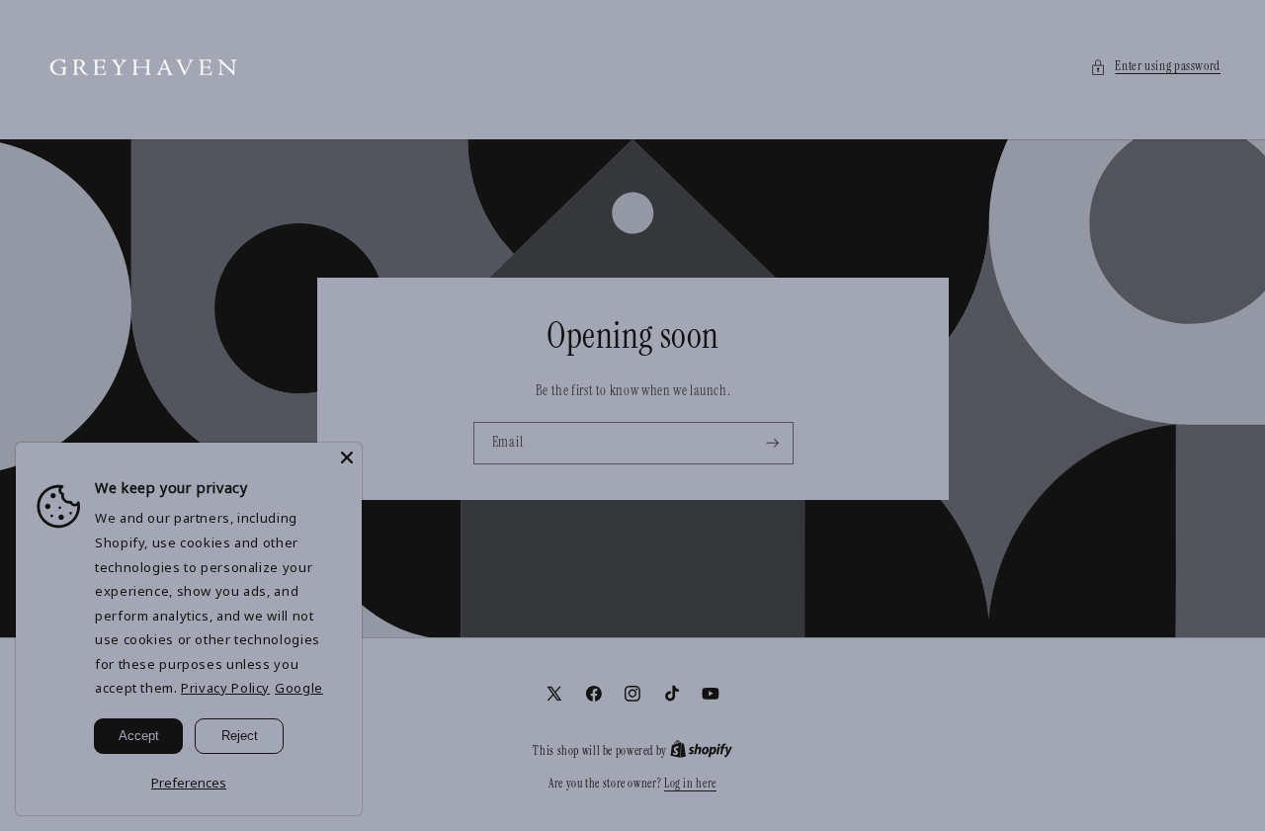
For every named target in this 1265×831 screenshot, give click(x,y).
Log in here (690, 783)
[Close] (347, 457)
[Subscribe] (772, 443)
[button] (1155, 67)
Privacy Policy (225, 688)
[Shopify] (701, 751)
